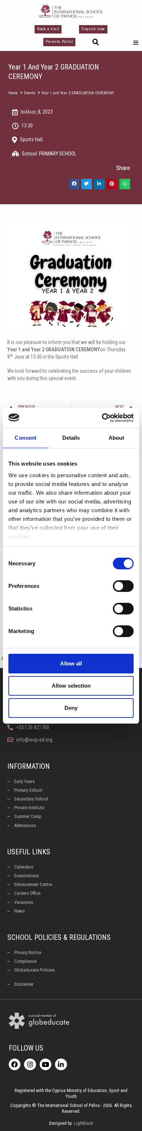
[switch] (123, 586)
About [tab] (117, 438)
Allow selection (71, 686)
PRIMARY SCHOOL (57, 154)
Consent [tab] (25, 438)
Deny (71, 708)
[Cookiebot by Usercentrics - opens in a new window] (102, 418)
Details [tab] (71, 438)
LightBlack (83, 1123)
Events (29, 93)
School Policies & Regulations (59, 937)
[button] (96, 42)
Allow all (71, 663)
